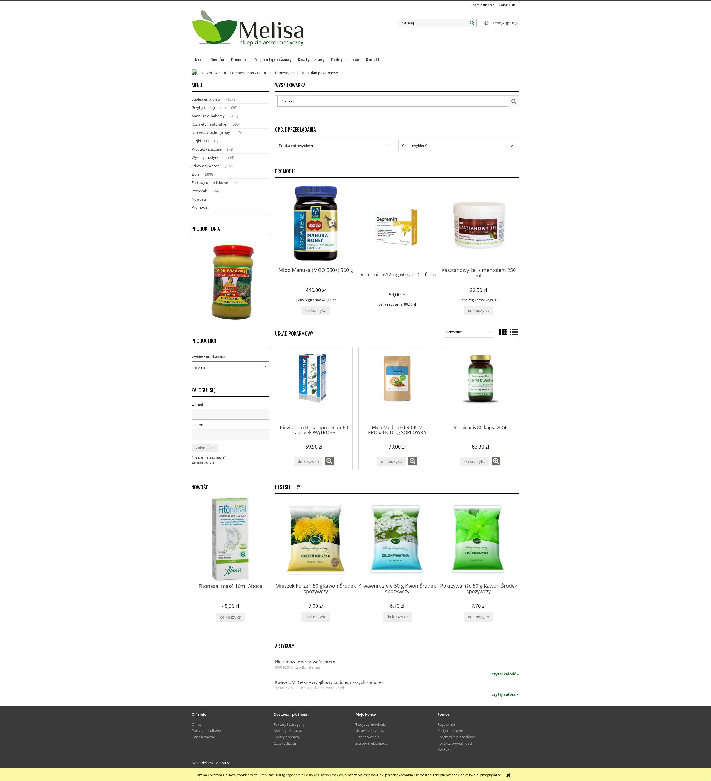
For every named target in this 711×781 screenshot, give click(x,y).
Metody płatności (288, 730)
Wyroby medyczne (207, 157)
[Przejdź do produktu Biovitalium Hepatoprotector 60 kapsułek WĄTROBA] (314, 385)
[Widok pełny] (514, 332)
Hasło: (197, 424)
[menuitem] (199, 59)
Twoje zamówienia (371, 724)
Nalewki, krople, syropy (211, 132)
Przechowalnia (367, 736)
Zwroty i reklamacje (371, 743)
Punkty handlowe (206, 730)
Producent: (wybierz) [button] (296, 145)
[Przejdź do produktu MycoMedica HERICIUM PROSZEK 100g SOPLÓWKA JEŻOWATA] (397, 385)
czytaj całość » (505, 674)
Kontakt (444, 749)
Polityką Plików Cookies (323, 774)
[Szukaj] (472, 23)
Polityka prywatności (454, 743)
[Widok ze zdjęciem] (503, 332)
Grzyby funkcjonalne (209, 107)
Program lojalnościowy (456, 736)
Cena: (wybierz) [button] (414, 145)
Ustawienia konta (370, 730)
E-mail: (198, 404)
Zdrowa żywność (205, 165)
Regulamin (446, 724)
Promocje (199, 207)
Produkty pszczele (207, 149)
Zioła (195, 174)
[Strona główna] (249, 30)
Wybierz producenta (208, 357)
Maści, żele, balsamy (208, 115)
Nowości (199, 199)
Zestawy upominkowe (210, 182)
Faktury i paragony (289, 724)
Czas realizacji (285, 743)
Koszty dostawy (287, 736)
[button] (329, 461)
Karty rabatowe (450, 730)
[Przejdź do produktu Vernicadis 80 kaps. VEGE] (480, 385)
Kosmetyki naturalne (209, 124)
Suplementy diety (206, 99)
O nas (196, 724)
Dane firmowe (203, 736)
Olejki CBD (200, 140)
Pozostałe (200, 190)
